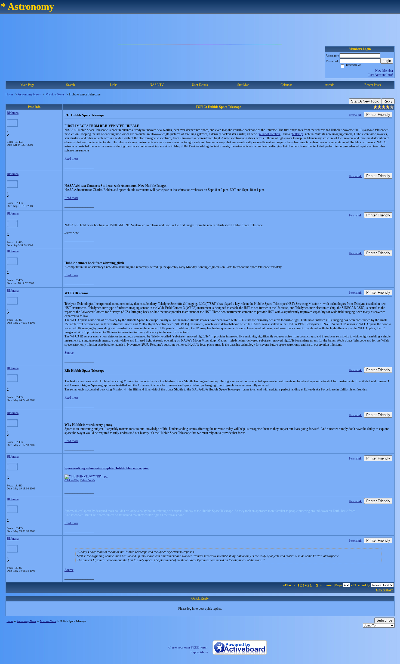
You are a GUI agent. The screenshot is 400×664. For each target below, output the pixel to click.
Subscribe (384, 620)
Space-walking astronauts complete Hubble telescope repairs (106, 468)
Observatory (384, 589)
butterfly (297, 134)
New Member (384, 71)
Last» (328, 585)
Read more (71, 158)
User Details (200, 85)
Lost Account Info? (380, 75)
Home (9, 94)
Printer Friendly (378, 115)
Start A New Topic (365, 101)
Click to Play (71, 480)
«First (287, 585)
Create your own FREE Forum (188, 647)
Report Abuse (199, 652)
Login (387, 61)
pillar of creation (269, 134)
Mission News (54, 94)
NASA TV (157, 85)
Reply (387, 101)
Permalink (355, 114)
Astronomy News (29, 94)
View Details (88, 480)
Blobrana (13, 113)
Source (68, 353)
